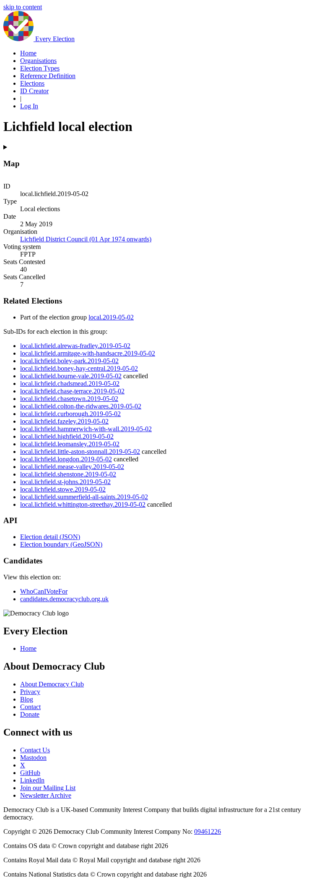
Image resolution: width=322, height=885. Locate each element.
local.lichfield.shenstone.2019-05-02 (68, 474)
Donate (29, 714)
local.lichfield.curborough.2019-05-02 (70, 413)
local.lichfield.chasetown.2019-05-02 (69, 398)
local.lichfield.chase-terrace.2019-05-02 (72, 391)
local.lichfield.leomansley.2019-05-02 (69, 444)
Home (28, 53)
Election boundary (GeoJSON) (61, 544)
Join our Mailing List (47, 787)
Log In (29, 106)
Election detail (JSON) (50, 536)
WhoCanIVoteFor (44, 591)
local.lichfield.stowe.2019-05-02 (63, 489)
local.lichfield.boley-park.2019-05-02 (69, 360)
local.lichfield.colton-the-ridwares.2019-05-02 (80, 406)
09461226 (207, 831)
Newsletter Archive (45, 795)
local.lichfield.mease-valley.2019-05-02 (72, 466)
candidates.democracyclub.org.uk (64, 598)
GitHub (30, 772)
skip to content (22, 6)
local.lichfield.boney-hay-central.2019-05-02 (79, 368)
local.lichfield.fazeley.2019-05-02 (64, 421)
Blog (26, 699)
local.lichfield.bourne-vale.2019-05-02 (71, 376)
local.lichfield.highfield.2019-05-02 (67, 436)
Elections (32, 83)
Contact (30, 706)
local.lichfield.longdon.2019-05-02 (66, 459)
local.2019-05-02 (111, 317)
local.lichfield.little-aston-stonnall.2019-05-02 (80, 451)
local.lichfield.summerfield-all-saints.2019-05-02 (84, 496)
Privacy (30, 691)
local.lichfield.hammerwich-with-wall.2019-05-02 (86, 428)
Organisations (38, 60)
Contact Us (35, 750)
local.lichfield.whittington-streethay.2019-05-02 (82, 504)
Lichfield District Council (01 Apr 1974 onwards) (85, 239)
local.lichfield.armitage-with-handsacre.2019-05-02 (87, 353)
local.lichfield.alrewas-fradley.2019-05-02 (75, 345)
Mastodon (33, 757)
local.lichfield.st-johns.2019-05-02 (65, 481)
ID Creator (34, 90)
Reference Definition (47, 75)
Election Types (40, 68)
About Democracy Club (52, 684)
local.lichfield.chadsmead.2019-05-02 (69, 383)
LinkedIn (32, 780)
